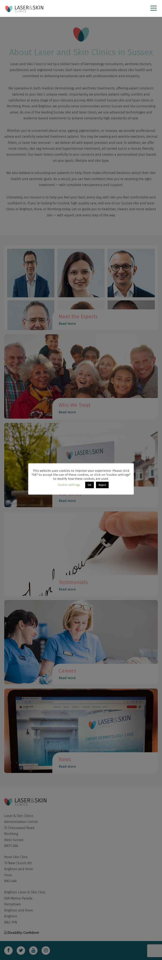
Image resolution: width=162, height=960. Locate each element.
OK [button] (89, 485)
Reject (102, 485)
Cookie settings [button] (69, 485)
